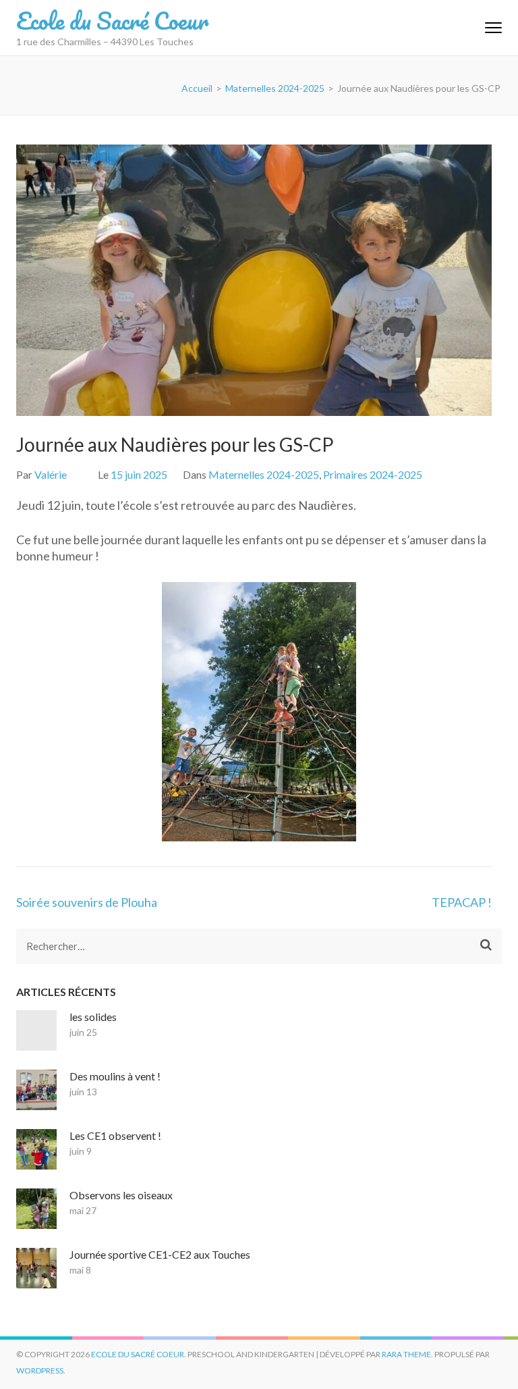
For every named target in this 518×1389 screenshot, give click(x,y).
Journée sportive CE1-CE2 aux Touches (159, 1254)
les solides (93, 1016)
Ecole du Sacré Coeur (112, 20)
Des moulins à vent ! (115, 1076)
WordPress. (40, 1370)
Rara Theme (406, 1354)
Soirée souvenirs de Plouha (86, 902)
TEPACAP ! (462, 902)
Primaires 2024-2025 (372, 474)
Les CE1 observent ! (115, 1135)
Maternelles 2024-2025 (263, 474)
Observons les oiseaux (121, 1194)
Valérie (50, 474)
